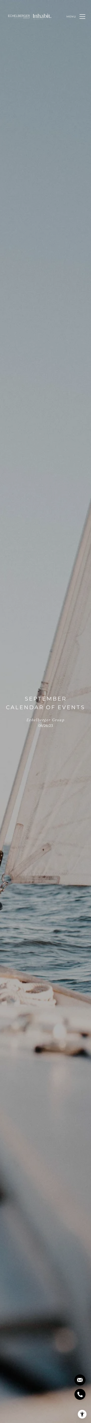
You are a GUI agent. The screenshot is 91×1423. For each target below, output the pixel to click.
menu (71, 16)
